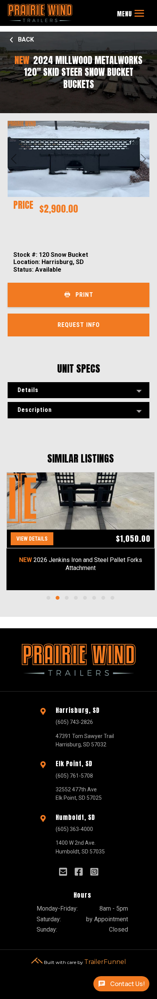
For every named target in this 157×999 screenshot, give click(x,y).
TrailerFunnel (105, 961)
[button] (48, 598)
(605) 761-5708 (74, 776)
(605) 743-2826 (74, 722)
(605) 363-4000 (74, 829)
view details (32, 539)
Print (84, 294)
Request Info (79, 324)
